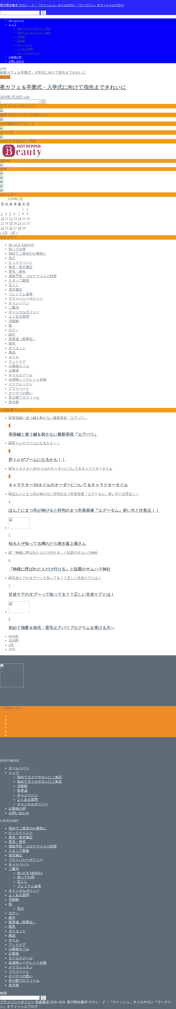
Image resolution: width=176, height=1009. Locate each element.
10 (2, 218)
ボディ (14, 330)
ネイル (14, 357)
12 (11, 218)
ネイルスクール (21, 375)
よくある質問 (25, 49)
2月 (11, 645)
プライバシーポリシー (26, 298)
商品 (12, 352)
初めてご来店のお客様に (27, 253)
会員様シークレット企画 (27, 379)
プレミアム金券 (21, 294)
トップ (12, 24)
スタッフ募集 (19, 280)
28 (19, 228)
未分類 (14, 402)
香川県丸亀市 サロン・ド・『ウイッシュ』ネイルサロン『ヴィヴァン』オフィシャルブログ (62, 5)
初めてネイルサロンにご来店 (34, 32)
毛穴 (12, 258)
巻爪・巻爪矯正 (21, 267)
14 (19, 218)
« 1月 (4, 233)
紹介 (12, 334)
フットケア (17, 361)
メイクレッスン (21, 384)
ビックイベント (21, 262)
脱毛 (12, 343)
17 (2, 223)
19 (11, 223)
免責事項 (42, 1002)
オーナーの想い (21, 393)
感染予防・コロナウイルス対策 (33, 276)
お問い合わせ (16, 61)
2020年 (14, 640)
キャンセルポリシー (28, 53)
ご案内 (14, 307)
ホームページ (16, 20)
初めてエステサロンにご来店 (34, 28)
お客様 (14, 370)
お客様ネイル (19, 366)
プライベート (19, 388)
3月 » (14, 233)
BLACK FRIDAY (21, 245)
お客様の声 (15, 57)
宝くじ (14, 285)
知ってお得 (17, 249)
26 (11, 228)
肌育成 (21, 40)
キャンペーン (25, 44)
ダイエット (17, 348)
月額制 (21, 36)
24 (2, 228)
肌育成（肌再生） (22, 339)
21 (19, 223)
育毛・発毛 (17, 271)
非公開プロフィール (24, 397)
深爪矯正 (15, 289)
